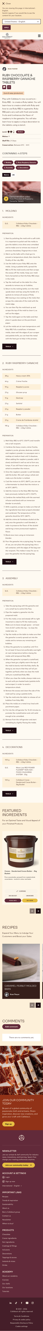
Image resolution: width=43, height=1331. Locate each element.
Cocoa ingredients (9, 1238)
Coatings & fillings (9, 1246)
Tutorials (5, 1291)
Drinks (4, 1265)
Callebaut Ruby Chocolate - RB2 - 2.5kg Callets (27, 224)
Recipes (5, 1197)
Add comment (11, 1026)
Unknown (29, 896)
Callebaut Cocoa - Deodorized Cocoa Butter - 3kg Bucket (26, 782)
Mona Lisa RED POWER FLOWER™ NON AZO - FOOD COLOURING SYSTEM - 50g (25, 771)
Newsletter (6, 1220)
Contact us (6, 1216)
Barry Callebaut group (11, 1212)
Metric (6, 175)
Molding (8, 162)
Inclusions (6, 1250)
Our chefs (6, 1284)
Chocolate (6, 1234)
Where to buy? (7, 1223)
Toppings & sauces (9, 1257)
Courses (5, 1280)
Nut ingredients (8, 1242)
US (13, 175)
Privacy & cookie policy (21, 1320)
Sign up (8, 1124)
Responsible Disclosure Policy (21, 1323)
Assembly (9, 168)
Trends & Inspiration (10, 1200)
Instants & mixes (8, 1261)
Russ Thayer (12, 69)
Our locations (7, 1287)
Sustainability (7, 1204)
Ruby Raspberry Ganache (27, 162)
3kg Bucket (13, 896)
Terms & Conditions (21, 1316)
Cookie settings (21, 1326)
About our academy (10, 1276)
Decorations (23, 168)
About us (5, 1208)
